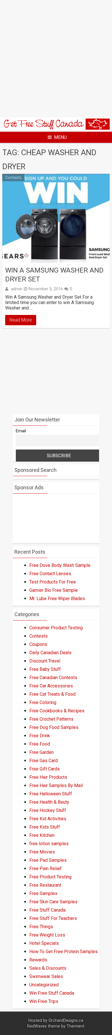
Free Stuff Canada (47, 910)
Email (21, 431)
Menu (60, 137)
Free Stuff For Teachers (53, 918)
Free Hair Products (48, 777)
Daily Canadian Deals (50, 652)
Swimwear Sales (46, 976)
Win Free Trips (43, 1001)
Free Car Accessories (51, 686)
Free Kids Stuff (44, 827)
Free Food (39, 744)
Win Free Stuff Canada (51, 993)
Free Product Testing (50, 877)
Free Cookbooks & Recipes (56, 710)
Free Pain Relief (45, 868)
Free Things (41, 926)
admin (16, 288)
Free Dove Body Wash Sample (59, 565)
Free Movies (42, 852)
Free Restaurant (45, 885)
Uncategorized (44, 984)
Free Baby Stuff (45, 669)
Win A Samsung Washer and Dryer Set (54, 274)
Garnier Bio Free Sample (53, 590)
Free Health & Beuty (49, 802)
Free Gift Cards (44, 769)
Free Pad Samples (48, 860)
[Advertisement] (56, 59)
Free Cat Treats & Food (52, 694)
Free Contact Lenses (50, 573)
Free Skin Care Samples (53, 901)
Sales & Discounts (47, 968)
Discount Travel (44, 661)
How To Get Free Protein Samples (63, 951)
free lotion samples (49, 843)
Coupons (38, 644)
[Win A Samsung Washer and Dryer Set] (56, 218)
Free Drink (39, 735)
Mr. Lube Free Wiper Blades (57, 598)
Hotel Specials (44, 943)
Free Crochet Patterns (51, 719)
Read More (20, 320)
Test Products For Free (52, 582)
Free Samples (43, 893)
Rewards (38, 960)
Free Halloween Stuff (50, 794)
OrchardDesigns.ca (66, 1020)
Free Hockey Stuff (47, 810)
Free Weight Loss (47, 935)
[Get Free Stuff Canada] (56, 128)
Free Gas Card (43, 760)
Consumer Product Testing (56, 627)
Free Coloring (42, 702)
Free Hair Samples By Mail (56, 785)
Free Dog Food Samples (53, 727)
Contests (13, 177)
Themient (75, 1026)
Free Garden (41, 752)
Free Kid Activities (47, 818)
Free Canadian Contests (53, 677)
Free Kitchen (42, 835)
